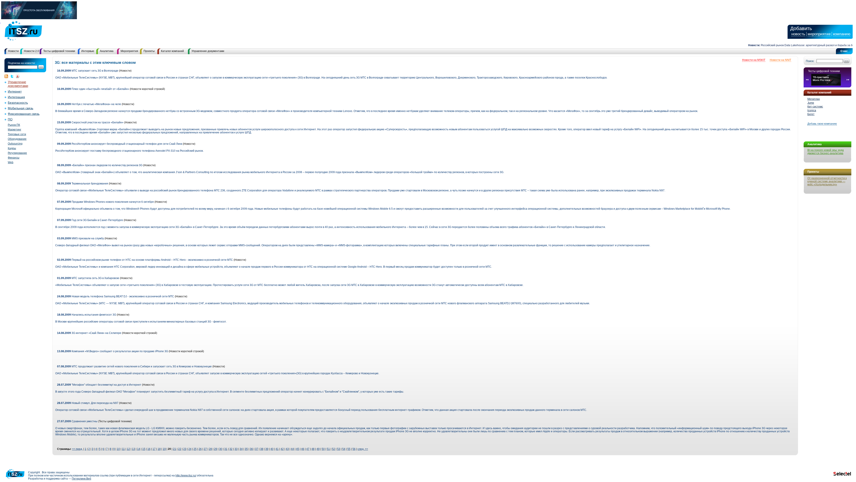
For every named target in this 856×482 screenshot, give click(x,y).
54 (343, 449)
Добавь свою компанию (822, 123)
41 (277, 449)
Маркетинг (14, 129)
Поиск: (810, 61)
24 (189, 449)
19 (164, 449)
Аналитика (106, 51)
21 (174, 449)
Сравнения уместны (77, 421)
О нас (844, 51)
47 (307, 449)
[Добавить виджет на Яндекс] (18, 76)
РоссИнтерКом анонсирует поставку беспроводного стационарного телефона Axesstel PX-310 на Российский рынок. (129, 150)
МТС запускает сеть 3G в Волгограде (87, 70)
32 (231, 449)
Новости (13, 51)
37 (256, 449)
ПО (10, 119)
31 (225, 449)
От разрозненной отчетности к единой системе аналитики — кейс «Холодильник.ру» (827, 181)
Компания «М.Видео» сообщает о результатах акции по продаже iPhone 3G (112, 351)
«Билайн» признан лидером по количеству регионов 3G (99, 165)
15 (143, 449)
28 (210, 449)
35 (246, 449)
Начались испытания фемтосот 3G (86, 314)
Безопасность (18, 102)
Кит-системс (815, 106)
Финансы (13, 157)
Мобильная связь (20, 108)
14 (138, 449)
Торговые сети (17, 134)
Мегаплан (813, 99)
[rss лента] (7, 76)
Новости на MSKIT (753, 60)
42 (282, 449)
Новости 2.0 (31, 51)
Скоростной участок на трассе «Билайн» (90, 122)
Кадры (12, 148)
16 (148, 449)
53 (338, 449)
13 (133, 449)
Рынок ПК (14, 124)
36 (251, 449)
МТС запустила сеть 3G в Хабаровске (88, 278)
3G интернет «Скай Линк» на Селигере (89, 333)
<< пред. (77, 449)
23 (184, 449)
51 (328, 449)
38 (261, 449)
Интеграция (16, 97)
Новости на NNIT (780, 60)
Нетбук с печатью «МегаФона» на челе (89, 104)
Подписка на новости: (21, 63)
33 (236, 449)
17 (154, 449)
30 (220, 449)
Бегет (811, 114)
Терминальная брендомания (82, 183)
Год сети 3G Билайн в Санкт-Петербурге (90, 220)
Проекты (149, 51)
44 (292, 449)
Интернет (15, 91)
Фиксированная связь (23, 114)
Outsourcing (15, 143)
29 (215, 449)
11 (123, 449)
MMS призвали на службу (80, 238)
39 (266, 449)
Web (10, 162)
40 (272, 449)
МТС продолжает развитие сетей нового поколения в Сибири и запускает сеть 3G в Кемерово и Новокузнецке (134, 366)
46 (302, 449)
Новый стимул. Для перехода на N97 (87, 403)
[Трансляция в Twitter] (13, 76)
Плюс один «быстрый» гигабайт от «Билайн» (93, 89)
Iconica (811, 110)
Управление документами (207, 51)
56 (354, 449)
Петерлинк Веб (81, 478)
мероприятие (819, 34)
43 (287, 449)
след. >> (363, 449)
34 (241, 449)
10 (118, 449)
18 (159, 449)
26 (200, 449)
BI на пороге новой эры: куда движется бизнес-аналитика (825, 152)
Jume (810, 102)
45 (297, 449)
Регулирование (17, 153)
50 (323, 449)
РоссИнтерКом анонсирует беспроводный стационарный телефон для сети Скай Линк (119, 143)
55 (348, 449)
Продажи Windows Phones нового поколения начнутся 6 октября (105, 201)
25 (195, 449)
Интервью (87, 51)
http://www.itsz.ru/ (185, 475)
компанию (841, 34)
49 (318, 449)
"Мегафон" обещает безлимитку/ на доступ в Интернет (99, 384)
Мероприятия (129, 51)
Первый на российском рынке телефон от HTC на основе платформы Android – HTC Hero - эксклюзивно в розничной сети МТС (145, 259)
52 (333, 449)
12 (128, 449)
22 (179, 449)
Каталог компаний (172, 51)
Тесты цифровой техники (59, 51)
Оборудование (17, 139)
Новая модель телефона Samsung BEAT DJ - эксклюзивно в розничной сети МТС (115, 296)
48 (313, 449)
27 (205, 449)
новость (798, 34)
